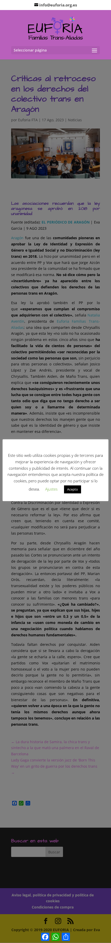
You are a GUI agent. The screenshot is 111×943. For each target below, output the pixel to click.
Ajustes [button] (51, 489)
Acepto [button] (72, 489)
